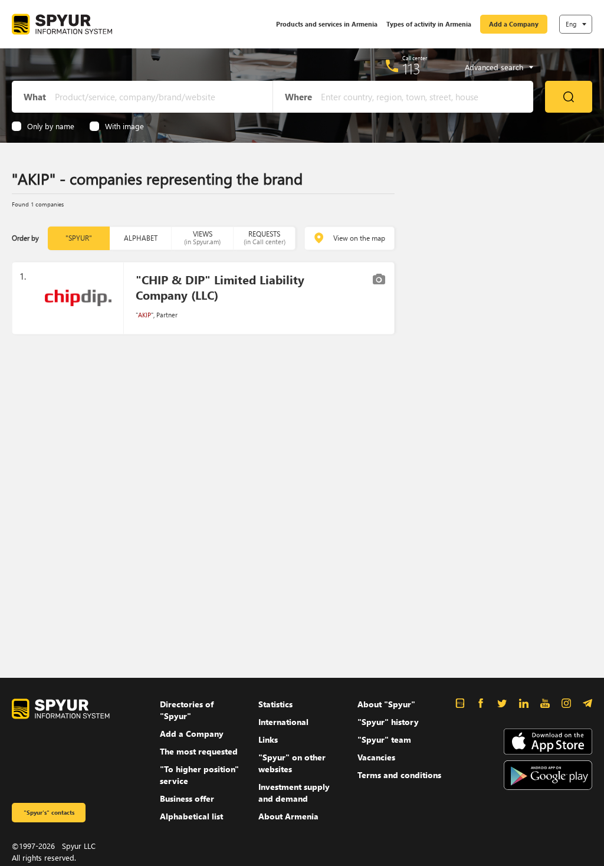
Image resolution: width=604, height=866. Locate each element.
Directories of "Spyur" (187, 709)
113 (411, 68)
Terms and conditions (399, 774)
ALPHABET (140, 238)
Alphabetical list (191, 816)
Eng (571, 24)
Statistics (275, 704)
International (283, 721)
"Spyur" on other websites (292, 763)
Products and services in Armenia (327, 24)
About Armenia (288, 816)
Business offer (187, 798)
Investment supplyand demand (294, 792)
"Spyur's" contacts (49, 812)
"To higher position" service (199, 774)
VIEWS (202, 237)
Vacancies (376, 757)
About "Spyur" (386, 704)
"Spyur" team (384, 739)
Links (268, 739)
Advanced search (494, 67)
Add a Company (514, 24)
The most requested (199, 751)
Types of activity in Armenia (428, 24)
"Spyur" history (388, 721)
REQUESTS (264, 237)
